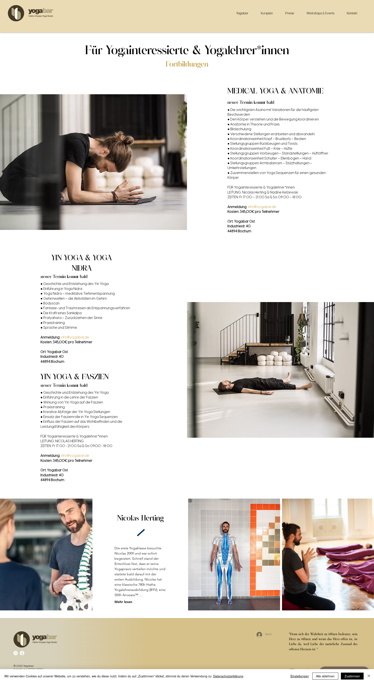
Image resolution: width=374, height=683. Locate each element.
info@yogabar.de (262, 207)
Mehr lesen (123, 602)
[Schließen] (368, 676)
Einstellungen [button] (299, 676)
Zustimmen (352, 676)
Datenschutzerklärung (228, 676)
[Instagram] (15, 653)
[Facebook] (22, 653)
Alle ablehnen (325, 676)
